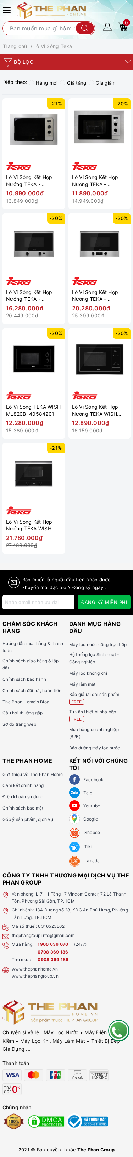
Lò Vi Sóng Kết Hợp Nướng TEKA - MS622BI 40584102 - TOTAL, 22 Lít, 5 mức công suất (32, 295)
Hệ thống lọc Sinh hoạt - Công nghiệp (94, 658)
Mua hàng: (22, 944)
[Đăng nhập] (107, 26)
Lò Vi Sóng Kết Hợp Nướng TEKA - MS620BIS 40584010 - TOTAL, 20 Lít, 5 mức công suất (99, 180)
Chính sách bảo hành (24, 679)
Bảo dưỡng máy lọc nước (94, 747)
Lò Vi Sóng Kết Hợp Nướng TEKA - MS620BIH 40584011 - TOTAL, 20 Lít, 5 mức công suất (33, 180)
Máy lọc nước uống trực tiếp (98, 644)
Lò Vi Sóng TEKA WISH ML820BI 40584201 (33, 410)
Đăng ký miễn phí (104, 602)
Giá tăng (76, 83)
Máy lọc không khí (88, 673)
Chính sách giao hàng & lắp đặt (30, 664)
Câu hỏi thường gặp (22, 712)
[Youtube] (74, 805)
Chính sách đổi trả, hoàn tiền (31, 690)
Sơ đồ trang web (19, 724)
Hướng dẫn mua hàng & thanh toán (32, 647)
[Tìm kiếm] (85, 28)
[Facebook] (74, 779)
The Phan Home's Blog (25, 701)
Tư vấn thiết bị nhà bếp (92, 715)
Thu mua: (21, 959)
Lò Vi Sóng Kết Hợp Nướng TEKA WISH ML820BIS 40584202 (98, 410)
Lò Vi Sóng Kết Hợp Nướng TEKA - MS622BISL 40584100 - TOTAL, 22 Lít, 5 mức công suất (99, 295)
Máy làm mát (82, 684)
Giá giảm (105, 83)
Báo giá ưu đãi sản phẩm (94, 698)
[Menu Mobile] (7, 9)
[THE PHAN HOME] (51, 10)
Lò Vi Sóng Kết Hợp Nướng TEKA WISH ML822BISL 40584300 (33, 525)
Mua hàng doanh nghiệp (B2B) (94, 733)
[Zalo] (74, 792)
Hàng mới (46, 83)
